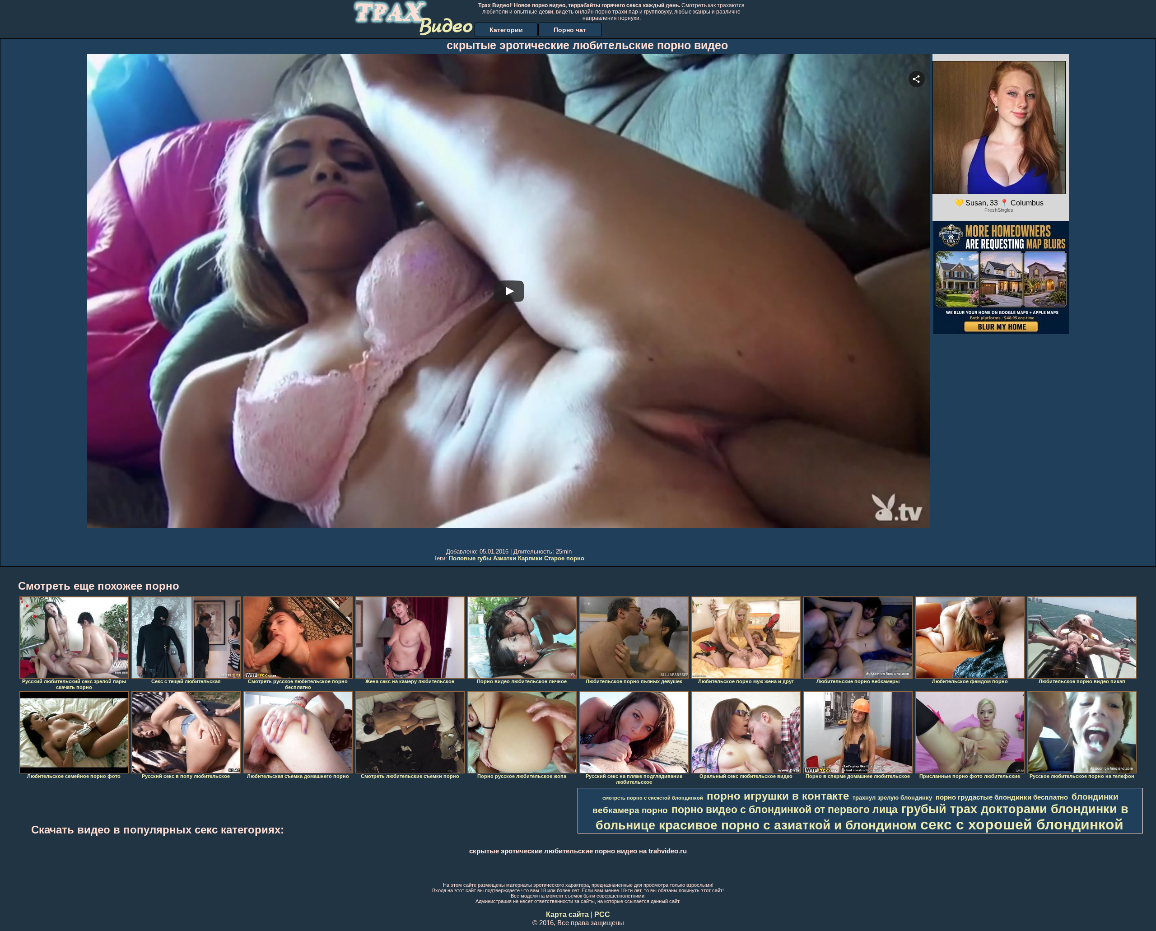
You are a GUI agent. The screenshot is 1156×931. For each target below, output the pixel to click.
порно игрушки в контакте (778, 796)
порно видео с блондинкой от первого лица (784, 809)
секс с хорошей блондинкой (1021, 824)
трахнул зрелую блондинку (892, 797)
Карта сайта (567, 914)
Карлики (530, 558)
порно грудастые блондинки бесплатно (1002, 797)
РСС (602, 914)
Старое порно (564, 558)
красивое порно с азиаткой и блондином (788, 825)
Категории (506, 29)
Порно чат (570, 29)
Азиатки (504, 558)
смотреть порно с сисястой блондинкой (652, 798)
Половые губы (470, 558)
